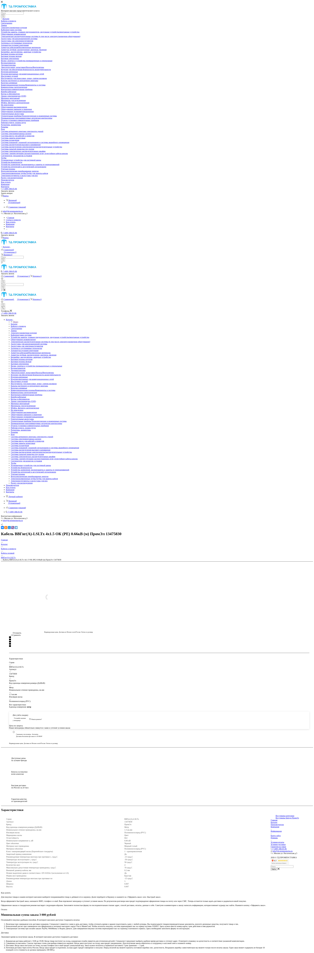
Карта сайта (276, 836)
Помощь (274, 838)
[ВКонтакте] (2, 527)
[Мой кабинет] (2, 279)
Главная (274, 820)
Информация (276, 831)
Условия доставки (278, 844)
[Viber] (12, 527)
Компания (275, 827)
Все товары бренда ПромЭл (287, 818)
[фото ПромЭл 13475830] (69, 597)
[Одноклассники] (5, 527)
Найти (274, 869)
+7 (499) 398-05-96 (9, 189)
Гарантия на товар (278, 847)
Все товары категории (285, 816)
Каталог (14, 324)
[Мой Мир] (9, 527)
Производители (277, 825)
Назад (15, 322)
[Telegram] (16, 527)
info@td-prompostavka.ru (13, 211)
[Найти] (3, 16)
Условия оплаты (277, 842)
